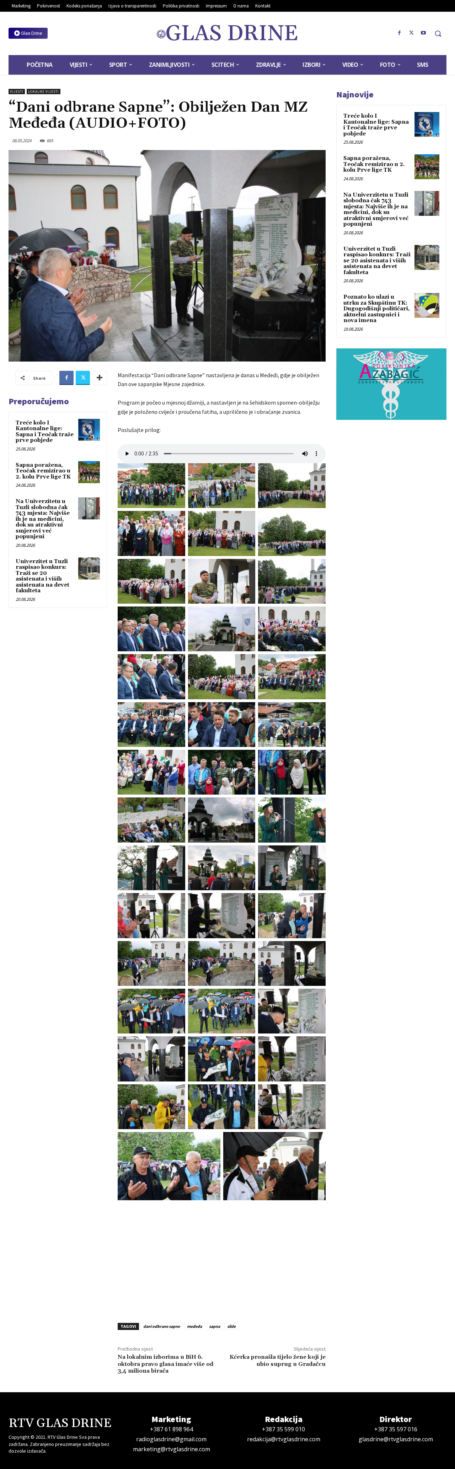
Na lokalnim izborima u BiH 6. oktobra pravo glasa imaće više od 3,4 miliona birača (165, 1363)
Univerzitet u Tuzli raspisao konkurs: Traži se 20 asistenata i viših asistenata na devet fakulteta (42, 576)
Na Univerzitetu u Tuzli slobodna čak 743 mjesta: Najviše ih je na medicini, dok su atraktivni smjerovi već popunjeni (43, 519)
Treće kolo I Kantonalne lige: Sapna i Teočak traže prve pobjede (45, 432)
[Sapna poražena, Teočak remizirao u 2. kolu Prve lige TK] (89, 472)
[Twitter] (411, 33)
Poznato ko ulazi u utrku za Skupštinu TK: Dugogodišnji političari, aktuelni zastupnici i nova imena (376, 309)
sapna (214, 1326)
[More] (99, 378)
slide (231, 1326)
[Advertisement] (222, 1259)
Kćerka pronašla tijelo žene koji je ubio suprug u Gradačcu (278, 1360)
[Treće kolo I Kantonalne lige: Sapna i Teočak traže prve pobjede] (89, 430)
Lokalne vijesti (43, 91)
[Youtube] (423, 33)
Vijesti (16, 91)
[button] (437, 33)
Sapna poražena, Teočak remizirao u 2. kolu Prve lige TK (43, 471)
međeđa (194, 1326)
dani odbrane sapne (161, 1326)
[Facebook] (399, 33)
